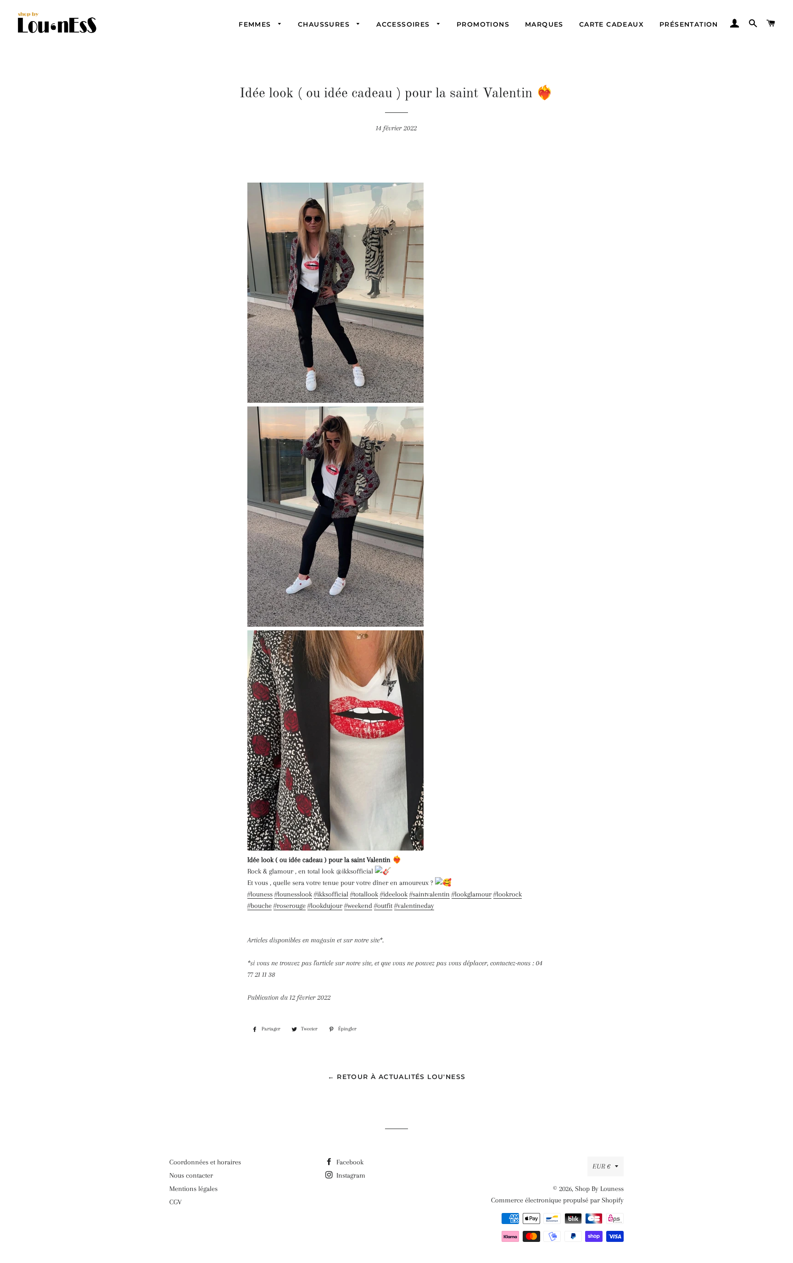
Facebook (349, 1162)
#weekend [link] (358, 905)
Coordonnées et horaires (205, 1162)
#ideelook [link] (394, 894)
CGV (175, 1202)
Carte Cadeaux (611, 24)
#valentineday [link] (414, 905)
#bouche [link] (259, 905)
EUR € (601, 1166)
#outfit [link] (383, 905)
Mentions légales (193, 1189)
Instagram (350, 1175)
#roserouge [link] (290, 905)
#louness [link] (260, 894)
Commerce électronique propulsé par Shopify (557, 1200)
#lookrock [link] (507, 894)
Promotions (483, 24)
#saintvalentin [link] (429, 894)
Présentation (688, 24)
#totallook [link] (364, 894)
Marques (544, 24)
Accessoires (404, 24)
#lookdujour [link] (324, 905)
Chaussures (325, 24)
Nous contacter (191, 1175)
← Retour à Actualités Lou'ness (397, 1077)
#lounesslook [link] (293, 894)
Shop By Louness (599, 1189)
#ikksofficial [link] (331, 894)
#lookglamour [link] (471, 894)
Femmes (256, 24)
